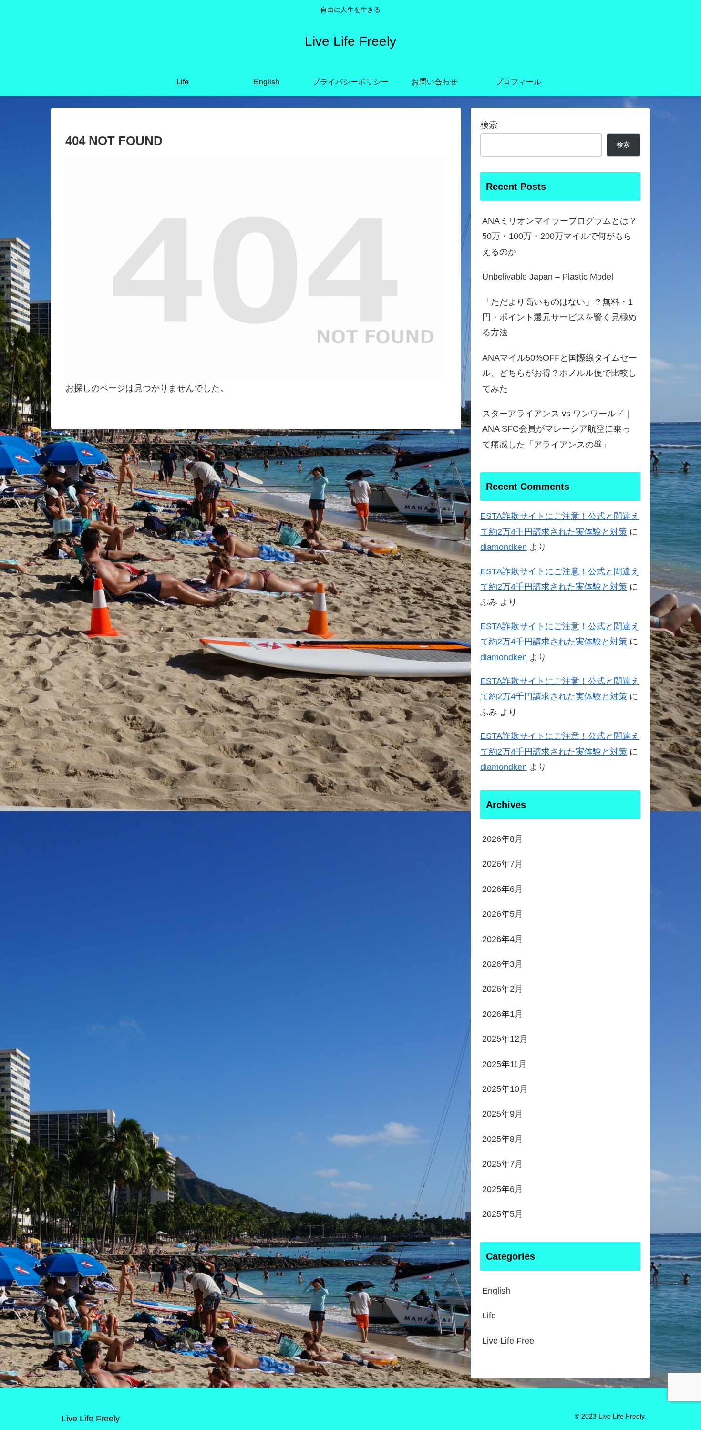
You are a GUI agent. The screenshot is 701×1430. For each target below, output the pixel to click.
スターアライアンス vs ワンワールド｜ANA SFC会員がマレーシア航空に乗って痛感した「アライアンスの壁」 (557, 429)
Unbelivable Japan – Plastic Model (547, 276)
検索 (488, 125)
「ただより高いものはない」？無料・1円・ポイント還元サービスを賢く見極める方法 (559, 317)
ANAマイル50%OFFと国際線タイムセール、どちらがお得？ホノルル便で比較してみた (559, 373)
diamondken (503, 547)
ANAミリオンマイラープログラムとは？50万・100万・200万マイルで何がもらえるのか (559, 236)
